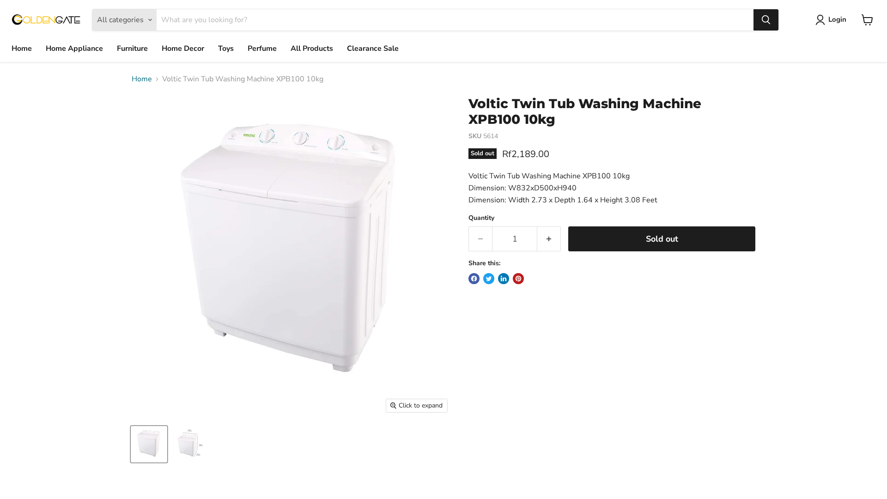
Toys (226, 48)
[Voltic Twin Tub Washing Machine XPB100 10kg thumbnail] (149, 444)
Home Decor (183, 48)
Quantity (481, 218)
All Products (312, 48)
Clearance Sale (373, 48)
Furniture (132, 48)
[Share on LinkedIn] (503, 278)
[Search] (765, 19)
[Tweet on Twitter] (488, 278)
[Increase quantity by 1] (549, 239)
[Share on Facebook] (474, 278)
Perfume (262, 48)
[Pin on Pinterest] (518, 278)
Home (22, 48)
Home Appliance (74, 48)
